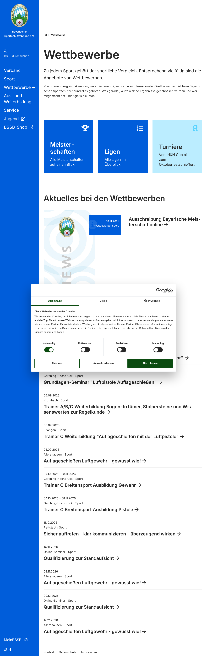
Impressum (89, 652)
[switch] (85, 349)
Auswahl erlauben (103, 363)
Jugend (12, 118)
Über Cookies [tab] (152, 300)
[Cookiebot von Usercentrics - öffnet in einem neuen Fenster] (158, 290)
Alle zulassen (150, 363)
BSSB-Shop (16, 127)
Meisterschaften (68, 146)
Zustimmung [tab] (55, 300)
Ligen (123, 146)
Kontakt (49, 652)
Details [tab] (104, 300)
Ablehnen (57, 363)
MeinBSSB (13, 640)
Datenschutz (67, 652)
